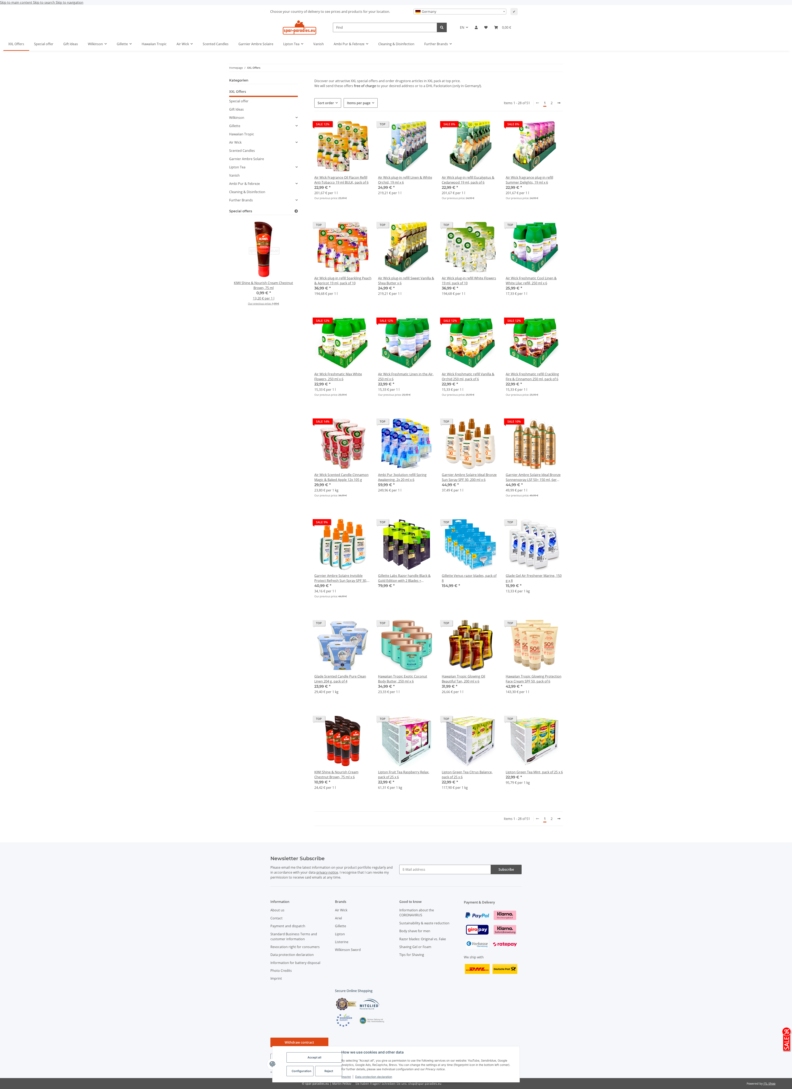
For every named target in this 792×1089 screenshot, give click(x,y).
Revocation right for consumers (295, 947)
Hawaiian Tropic (241, 134)
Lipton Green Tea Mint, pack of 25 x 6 (534, 772)
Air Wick (235, 142)
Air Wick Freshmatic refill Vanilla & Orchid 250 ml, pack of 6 (468, 376)
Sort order (326, 103)
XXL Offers (237, 91)
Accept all (314, 1057)
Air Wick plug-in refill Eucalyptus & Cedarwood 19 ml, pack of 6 (468, 180)
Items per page (358, 103)
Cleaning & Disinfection (247, 192)
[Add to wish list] (364, 124)
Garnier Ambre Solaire (246, 159)
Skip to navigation (69, 2)
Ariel (338, 918)
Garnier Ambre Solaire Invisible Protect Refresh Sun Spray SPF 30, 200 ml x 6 (340, 578)
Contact (276, 918)
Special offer (239, 101)
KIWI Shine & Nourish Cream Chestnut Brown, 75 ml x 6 (336, 774)
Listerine (341, 942)
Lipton (340, 934)
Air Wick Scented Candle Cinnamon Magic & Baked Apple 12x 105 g (341, 477)
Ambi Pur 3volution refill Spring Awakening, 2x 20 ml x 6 (402, 477)
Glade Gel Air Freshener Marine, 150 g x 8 (534, 578)
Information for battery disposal (295, 962)
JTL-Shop (770, 1083)
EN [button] (462, 27)
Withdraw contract (299, 1042)
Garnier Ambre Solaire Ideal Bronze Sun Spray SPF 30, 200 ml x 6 (469, 477)
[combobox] (460, 11)
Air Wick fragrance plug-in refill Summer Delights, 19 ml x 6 (529, 180)
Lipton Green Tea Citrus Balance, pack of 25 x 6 (467, 774)
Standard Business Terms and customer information (293, 936)
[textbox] (460, 11)
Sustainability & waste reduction (424, 923)
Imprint (346, 1076)
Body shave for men (414, 931)
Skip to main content (16, 2)
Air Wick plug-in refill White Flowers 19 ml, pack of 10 (469, 280)
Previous (239, 264)
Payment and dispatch (287, 926)
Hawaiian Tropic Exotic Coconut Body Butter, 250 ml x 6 (402, 679)
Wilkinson (236, 117)
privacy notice (327, 872)
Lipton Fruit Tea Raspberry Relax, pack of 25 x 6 (403, 774)
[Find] (442, 27)
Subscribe (506, 869)
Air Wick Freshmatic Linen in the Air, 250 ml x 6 (406, 376)
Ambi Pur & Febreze (244, 183)
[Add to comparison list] (353, 124)
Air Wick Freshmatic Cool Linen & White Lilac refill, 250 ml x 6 (531, 280)
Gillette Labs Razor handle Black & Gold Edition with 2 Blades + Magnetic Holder (404, 578)
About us (277, 910)
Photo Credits (281, 970)
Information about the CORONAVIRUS (416, 912)
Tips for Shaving (411, 954)
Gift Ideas (236, 109)
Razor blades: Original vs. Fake (422, 939)
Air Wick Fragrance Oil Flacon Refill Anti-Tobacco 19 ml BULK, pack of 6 (341, 180)
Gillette (234, 126)
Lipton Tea (237, 167)
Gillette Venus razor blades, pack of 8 (469, 578)
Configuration (301, 1071)
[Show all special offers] (296, 211)
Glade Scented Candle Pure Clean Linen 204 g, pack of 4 (340, 679)
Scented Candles (242, 150)
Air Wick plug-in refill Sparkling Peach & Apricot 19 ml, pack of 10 (342, 280)
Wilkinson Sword (348, 949)
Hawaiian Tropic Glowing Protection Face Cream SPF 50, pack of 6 (533, 679)
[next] (559, 103)
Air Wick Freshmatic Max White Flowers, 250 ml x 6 (338, 376)
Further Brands (241, 200)
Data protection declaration (373, 1076)
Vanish (234, 175)
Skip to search (44, 2)
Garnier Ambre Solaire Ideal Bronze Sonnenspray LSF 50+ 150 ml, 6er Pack (533, 477)
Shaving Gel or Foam (415, 947)
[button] (476, 27)
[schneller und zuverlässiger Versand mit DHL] (477, 968)
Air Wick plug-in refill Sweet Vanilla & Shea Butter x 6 (406, 280)
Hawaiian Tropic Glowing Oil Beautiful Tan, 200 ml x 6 (463, 679)
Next (287, 264)
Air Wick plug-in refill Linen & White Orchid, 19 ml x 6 (405, 180)
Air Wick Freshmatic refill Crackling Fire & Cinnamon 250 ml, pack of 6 (532, 376)
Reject (328, 1071)
